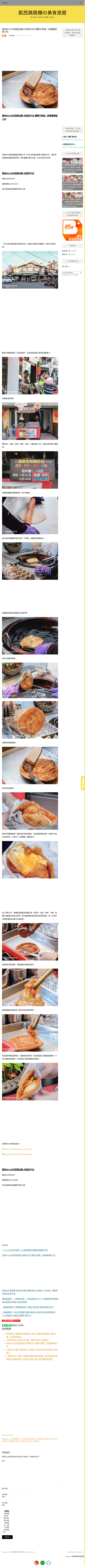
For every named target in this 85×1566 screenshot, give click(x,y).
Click (83, 783)
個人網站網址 (4, 1504)
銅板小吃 (18, 1441)
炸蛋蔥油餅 (40, 1439)
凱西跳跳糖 (12, 35)
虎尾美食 (4, 1441)
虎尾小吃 (54, 1439)
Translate (75, 275)
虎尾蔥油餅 (11, 1441)
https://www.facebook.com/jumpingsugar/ (18, 1154)
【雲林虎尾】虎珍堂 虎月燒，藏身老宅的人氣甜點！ (28, 1340)
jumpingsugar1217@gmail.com (72, 139)
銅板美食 (24, 1441)
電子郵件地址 (4, 1496)
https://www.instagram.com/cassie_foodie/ (18, 1149)
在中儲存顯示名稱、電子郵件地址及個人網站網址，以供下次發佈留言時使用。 (6, 1521)
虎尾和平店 (47, 1439)
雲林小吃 (30, 1441)
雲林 (4, 35)
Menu (6, 3)
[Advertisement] (30, 54)
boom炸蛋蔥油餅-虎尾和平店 (27, 1439)
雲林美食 (36, 1441)
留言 (4, 1461)
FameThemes (79, 1552)
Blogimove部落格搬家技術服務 (75, 1556)
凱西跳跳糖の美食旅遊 (42, 12)
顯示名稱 (5, 1488)
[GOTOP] (48, 1562)
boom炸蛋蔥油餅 (14, 1439)
